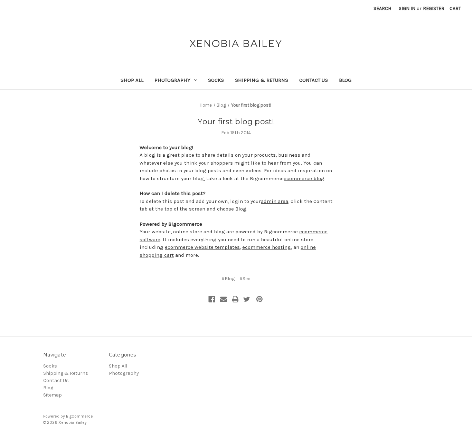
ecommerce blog (304, 178)
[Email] (223, 299)
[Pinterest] (259, 299)
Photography (172, 80)
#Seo (245, 279)
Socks (216, 80)
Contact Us (313, 80)
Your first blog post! (236, 121)
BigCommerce (79, 416)
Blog (345, 80)
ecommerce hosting (266, 247)
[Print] (235, 299)
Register (433, 8)
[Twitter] (246, 299)
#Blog (228, 279)
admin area (274, 201)
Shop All (132, 80)
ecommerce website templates (202, 247)
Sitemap (52, 395)
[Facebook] (211, 299)
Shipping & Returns (261, 80)
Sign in (407, 8)
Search (382, 8)
